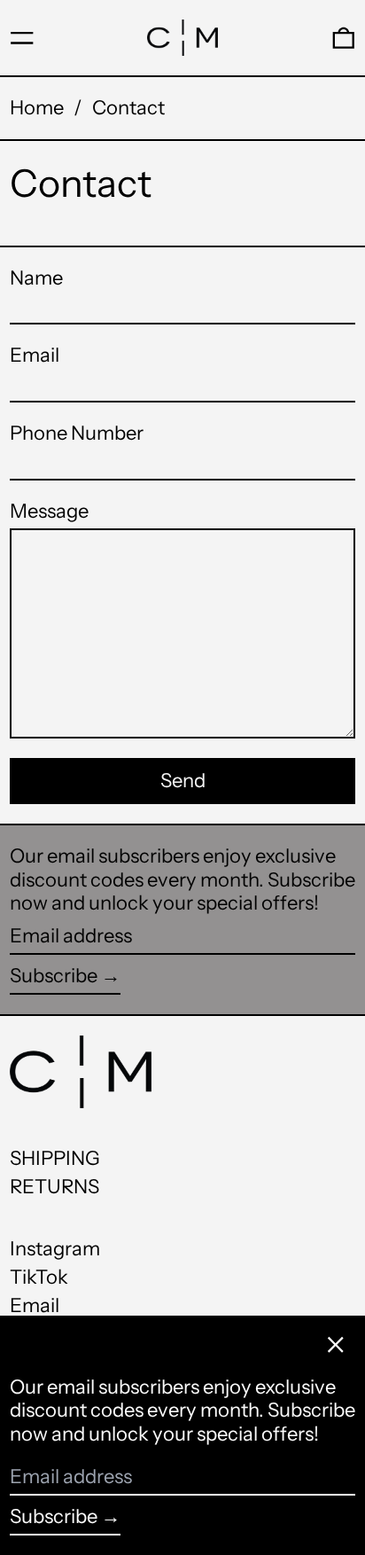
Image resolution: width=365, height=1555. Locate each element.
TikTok (39, 1277)
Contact (128, 108)
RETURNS (54, 1187)
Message (49, 511)
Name (36, 278)
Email (34, 355)
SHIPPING (55, 1158)
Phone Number (77, 433)
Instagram (55, 1249)
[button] (343, 38)
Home (37, 108)
